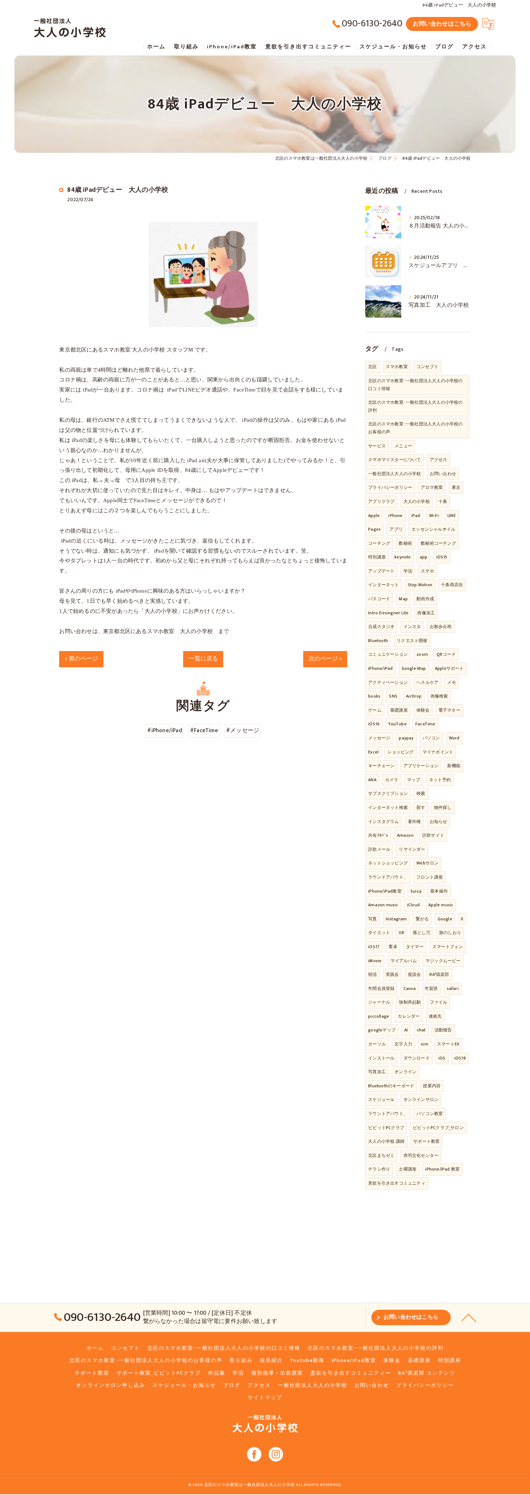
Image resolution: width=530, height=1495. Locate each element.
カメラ (391, 779)
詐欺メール (379, 849)
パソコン (431, 738)
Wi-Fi (434, 515)
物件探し (443, 807)
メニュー (403, 446)
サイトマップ (265, 1398)
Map (403, 598)
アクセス (438, 459)
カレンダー (409, 1016)
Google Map (414, 668)
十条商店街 (452, 584)
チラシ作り (379, 1169)
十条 (442, 501)
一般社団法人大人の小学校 (394, 473)
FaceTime (425, 723)
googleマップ (382, 1030)
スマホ (427, 571)
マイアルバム (403, 960)
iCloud (413, 904)
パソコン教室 (429, 1113)
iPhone (395, 515)
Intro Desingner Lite (388, 612)
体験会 (423, 710)
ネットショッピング (388, 863)
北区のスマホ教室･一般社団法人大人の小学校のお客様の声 (415, 427)
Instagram (396, 919)
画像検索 (439, 696)
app (424, 557)
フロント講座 (429, 877)
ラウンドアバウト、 (388, 877)
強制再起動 (410, 1002)
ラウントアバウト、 (388, 1113)
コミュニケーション (388, 654)
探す (420, 807)
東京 (456, 487)
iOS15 (441, 557)
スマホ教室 (397, 366)
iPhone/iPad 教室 (442, 1169)
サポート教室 (426, 1141)
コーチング (379, 543)
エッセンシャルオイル (433, 529)
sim (424, 1044)
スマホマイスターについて (394, 459)
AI (406, 1030)
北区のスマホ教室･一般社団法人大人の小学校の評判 (415, 406)
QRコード (446, 654)
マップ (413, 779)
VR (401, 932)
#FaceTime (204, 730)
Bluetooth (378, 640)
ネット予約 (440, 779)
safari (453, 988)
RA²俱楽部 (439, 974)
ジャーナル (379, 1002)
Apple (374, 515)
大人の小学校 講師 (386, 1141)
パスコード (379, 598)
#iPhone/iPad (164, 730)
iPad (415, 515)
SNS (393, 696)
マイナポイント (438, 752)
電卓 (392, 946)
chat (421, 1030)
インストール (381, 1058)
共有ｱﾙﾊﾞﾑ (378, 835)
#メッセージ (242, 730)
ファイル (438, 1002)
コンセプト (427, 366)
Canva (409, 988)
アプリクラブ (381, 501)
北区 (372, 366)
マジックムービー (443, 960)
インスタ (412, 626)
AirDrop (413, 696)
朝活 (372, 974)
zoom (422, 654)
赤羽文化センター (421, 1155)
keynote (402, 557)
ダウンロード (416, 1058)
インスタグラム (383, 821)
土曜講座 (407, 1169)
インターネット (383, 584)
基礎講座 (399, 710)
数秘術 (405, 543)
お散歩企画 (441, 626)
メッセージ (379, 738)
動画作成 (425, 598)
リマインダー (412, 849)
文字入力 (403, 1044)
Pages (374, 529)
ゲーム (374, 710)
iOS (442, 1058)
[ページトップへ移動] (468, 1317)
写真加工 (377, 1071)
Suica (415, 891)
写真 (372, 919)
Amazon (405, 835)
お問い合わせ (443, 473)
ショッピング (400, 752)
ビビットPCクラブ (386, 1127)
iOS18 (460, 1058)
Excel (373, 752)
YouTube (397, 723)
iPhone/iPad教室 (385, 891)
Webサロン (427, 863)
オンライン (405, 1071)
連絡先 (435, 1016)
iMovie (374, 960)
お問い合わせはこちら (442, 23)
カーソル (377, 1044)
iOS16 (374, 723)
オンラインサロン (421, 1099)
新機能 (453, 765)
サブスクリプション (388, 793)
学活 (407, 571)
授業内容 (432, 1085)
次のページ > (325, 658)
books (374, 696)
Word (454, 738)
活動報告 (443, 1030)
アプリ (396, 529)
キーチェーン (381, 765)
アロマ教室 (432, 487)
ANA (372, 779)
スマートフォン (447, 946)
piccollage (378, 1016)
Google (445, 919)
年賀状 (431, 988)
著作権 (414, 821)
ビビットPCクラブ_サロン (438, 1127)
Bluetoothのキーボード (391, 1085)
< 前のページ (81, 658)
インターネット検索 (388, 807)
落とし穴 (421, 932)
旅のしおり (450, 932)
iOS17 (374, 946)
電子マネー (449, 710)
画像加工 (426, 612)
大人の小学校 (416, 501)
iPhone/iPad (380, 668)
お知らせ (438, 821)
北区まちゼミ (381, 1155)
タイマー (415, 946)
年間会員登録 (381, 988)
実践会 (392, 974)
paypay (406, 738)
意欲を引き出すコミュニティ (396, 1183)
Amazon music (383, 904)
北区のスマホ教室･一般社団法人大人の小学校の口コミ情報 (415, 384)
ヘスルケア (427, 682)
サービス (377, 446)
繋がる (422, 919)
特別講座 (377, 557)
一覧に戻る (203, 658)
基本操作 (439, 891)
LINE (451, 515)
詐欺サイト (433, 835)
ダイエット (379, 932)
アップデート (381, 571)
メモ (451, 682)
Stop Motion (420, 584)
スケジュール (381, 1099)
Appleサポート (449, 668)
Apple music (440, 904)
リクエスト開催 (412, 640)
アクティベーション (388, 682)
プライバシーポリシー (390, 487)
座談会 (414, 974)
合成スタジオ (381, 626)
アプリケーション (421, 765)
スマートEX (448, 1044)
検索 (420, 793)
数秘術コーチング (438, 543)
